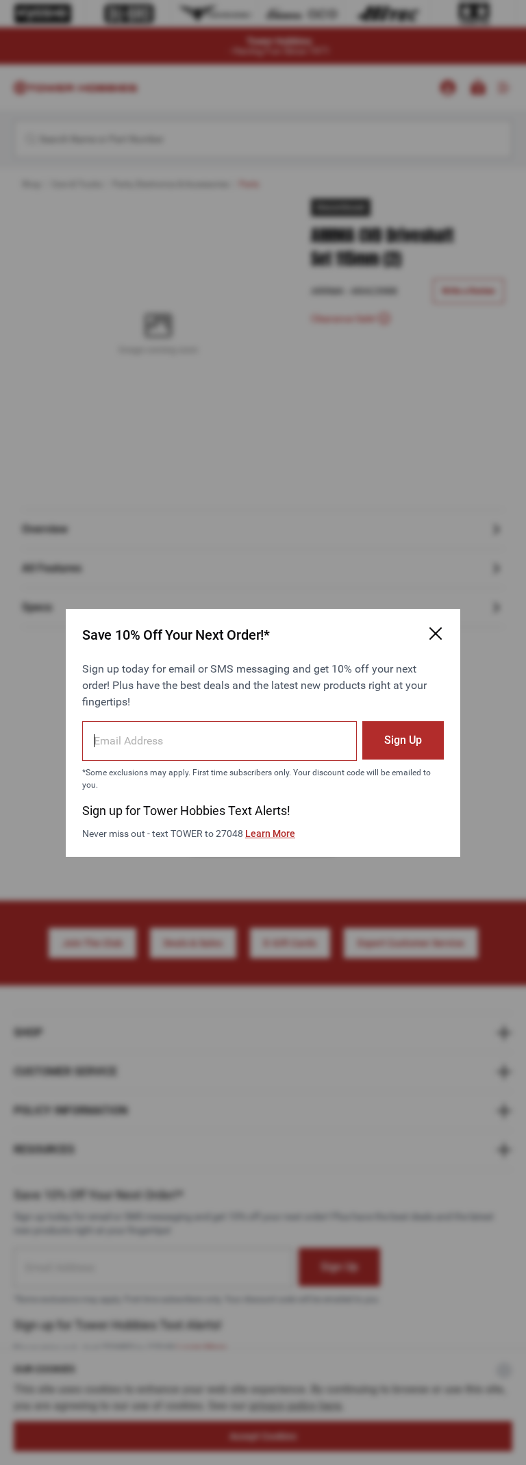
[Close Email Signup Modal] (435, 633)
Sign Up (403, 740)
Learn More (270, 833)
